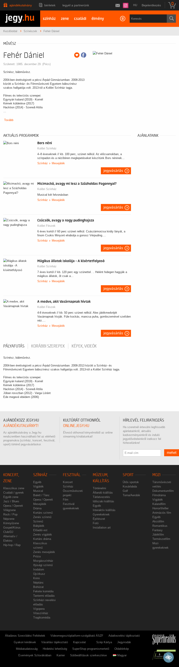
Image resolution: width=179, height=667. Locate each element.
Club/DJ (8, 532)
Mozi (156, 475)
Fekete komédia (43, 591)
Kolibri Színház (47, 148)
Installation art (102, 527)
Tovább (8, 120)
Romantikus (159, 525)
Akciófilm (158, 521)
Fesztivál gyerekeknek (71, 506)
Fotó (95, 523)
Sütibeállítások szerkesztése (88, 655)
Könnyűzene (11, 523)
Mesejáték (58, 163)
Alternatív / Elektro (10, 538)
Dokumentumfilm (163, 490)
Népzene (8, 518)
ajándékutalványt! (20, 425)
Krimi (36, 578)
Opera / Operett (13, 505)
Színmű (38, 521)
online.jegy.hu (76, 425)
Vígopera (39, 608)
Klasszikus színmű (40, 545)
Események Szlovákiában (34, 655)
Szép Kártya (104, 642)
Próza (37, 556)
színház (49, 18)
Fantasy (157, 530)
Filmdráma (159, 495)
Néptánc (38, 582)
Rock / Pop (10, 514)
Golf (125, 490)
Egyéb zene (10, 497)
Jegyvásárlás (113, 171)
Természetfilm (161, 539)
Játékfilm (158, 534)
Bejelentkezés (151, 5)
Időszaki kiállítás (103, 501)
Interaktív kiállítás (104, 510)
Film (65, 499)
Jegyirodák (124, 642)
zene (65, 18)
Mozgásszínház (43, 560)
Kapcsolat (79, 642)
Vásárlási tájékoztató (54, 642)
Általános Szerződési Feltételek (25, 635)
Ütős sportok (131, 482)
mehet (172, 453)
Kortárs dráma (42, 539)
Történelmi (99, 488)
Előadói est (40, 530)
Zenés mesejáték (44, 552)
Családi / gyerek (13, 492)
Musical (38, 490)
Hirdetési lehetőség (55, 648)
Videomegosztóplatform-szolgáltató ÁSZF (76, 635)
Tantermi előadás (44, 595)
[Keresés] (171, 18)
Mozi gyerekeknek (160, 545)
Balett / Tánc (41, 495)
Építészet (99, 518)
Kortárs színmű (43, 512)
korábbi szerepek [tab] (48, 346)
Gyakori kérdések (25, 642)
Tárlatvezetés (101, 497)
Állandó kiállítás (103, 492)
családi (80, 18)
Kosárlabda (130, 486)
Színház (42, 163)
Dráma (37, 508)
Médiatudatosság (27, 648)
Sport (128, 475)
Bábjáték (38, 525)
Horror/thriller (160, 508)
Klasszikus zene (13, 488)
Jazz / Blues (11, 501)
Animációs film (161, 512)
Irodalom (38, 569)
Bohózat (38, 587)
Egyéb (37, 482)
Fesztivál (72, 475)
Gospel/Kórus (12, 527)
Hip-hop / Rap (12, 545)
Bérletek (49, 5)
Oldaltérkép (121, 648)
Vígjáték (38, 486)
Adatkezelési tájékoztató (124, 635)
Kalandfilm (159, 504)
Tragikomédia (41, 617)
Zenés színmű (42, 517)
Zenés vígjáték (42, 534)
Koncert (68, 482)
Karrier (61, 655)
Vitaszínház (40, 613)
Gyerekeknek (101, 514)
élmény (97, 18)
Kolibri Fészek (46, 225)
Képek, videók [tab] (84, 346)
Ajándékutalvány (20, 5)
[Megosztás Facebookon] (83, 55)
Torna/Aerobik (131, 495)
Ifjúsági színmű (43, 565)
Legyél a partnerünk (75, 5)
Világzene (9, 510)
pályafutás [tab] (13, 346)
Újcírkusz (39, 573)
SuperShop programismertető (90, 648)
